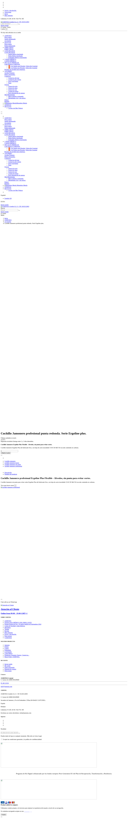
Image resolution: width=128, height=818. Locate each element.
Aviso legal (7, 12)
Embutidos (7, 650)
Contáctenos (8, 637)
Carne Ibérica (8, 653)
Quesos (6, 84)
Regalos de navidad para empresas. (14, 69)
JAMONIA (7, 621)
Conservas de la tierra (14, 79)
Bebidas (6, 101)
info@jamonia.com (6, 686)
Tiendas (6, 629)
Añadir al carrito (5, 453)
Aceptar (3, 814)
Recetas (6, 631)
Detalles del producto (10, 474)
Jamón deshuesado (10, 39)
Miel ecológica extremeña (15, 96)
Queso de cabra (12, 88)
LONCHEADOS (9, 52)
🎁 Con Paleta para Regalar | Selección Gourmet (22, 68)
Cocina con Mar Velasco (15, 108)
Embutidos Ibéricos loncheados (17, 57)
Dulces (6, 100)
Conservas (7, 76)
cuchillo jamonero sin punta (12, 464)
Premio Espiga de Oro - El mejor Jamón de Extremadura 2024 (22, 624)
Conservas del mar (13, 78)
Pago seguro (8, 636)
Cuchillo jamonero (9, 461)
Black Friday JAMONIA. (12, 657)
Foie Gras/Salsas (13, 81)
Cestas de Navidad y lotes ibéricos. (14, 626)
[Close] (1, 113)
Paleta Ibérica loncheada (15, 56)
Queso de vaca (12, 90)
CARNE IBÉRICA (10, 61)
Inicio (6, 14)
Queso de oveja (12, 86)
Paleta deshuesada (9, 46)
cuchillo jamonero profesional (13, 466)
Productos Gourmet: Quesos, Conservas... (16, 655)
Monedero (7, 627)
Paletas (6, 647)
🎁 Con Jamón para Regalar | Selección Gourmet (22, 66)
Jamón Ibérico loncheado (15, 54)
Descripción (8, 472)
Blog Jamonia (8, 15)
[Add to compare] (1, 455)
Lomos (6, 648)
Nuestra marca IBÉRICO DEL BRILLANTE (18, 622)
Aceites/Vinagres (9, 73)
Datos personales (9, 667)
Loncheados (8, 652)
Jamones (7, 645)
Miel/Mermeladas (9, 95)
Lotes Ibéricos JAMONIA (12, 64)
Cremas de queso (13, 91)
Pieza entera (8, 37)
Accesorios (7, 41)
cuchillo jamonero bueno (11, 463)
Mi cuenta (7, 666)
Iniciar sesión (5, 205)
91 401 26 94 (5, 683)
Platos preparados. (9, 74)
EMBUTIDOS (8, 49)
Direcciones (8, 671)
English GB (8, 198)
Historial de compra (10, 669)
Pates (9, 83)
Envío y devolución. (10, 10)
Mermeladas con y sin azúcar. (17, 98)
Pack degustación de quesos (16, 93)
